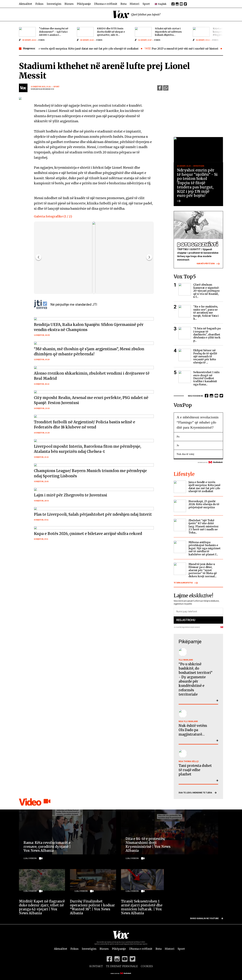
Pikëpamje (84, 3)
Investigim (54, 3)
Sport (146, 3)
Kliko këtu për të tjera (206, 264)
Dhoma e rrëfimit (105, 3)
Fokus (39, 3)
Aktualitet (25, 3)
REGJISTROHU (185, 620)
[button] (149, 257)
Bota (123, 3)
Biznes (69, 3)
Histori (134, 3)
